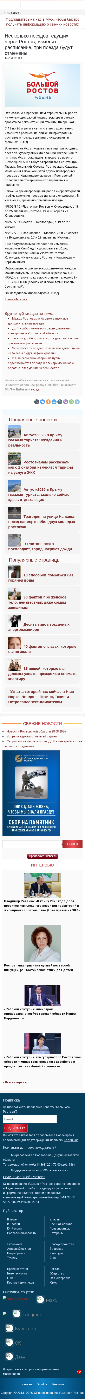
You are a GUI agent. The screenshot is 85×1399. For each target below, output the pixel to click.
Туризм (12, 1257)
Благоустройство (62, 1244)
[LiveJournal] (59, 401)
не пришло (71, 1140)
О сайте (42, 1384)
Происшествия (17, 1269)
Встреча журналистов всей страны (32, 736)
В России (13, 1224)
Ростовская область (21, 1233)
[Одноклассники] (48, 401)
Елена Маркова (16, 299)
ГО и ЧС (12, 1278)
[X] (36, 401)
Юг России (14, 1228)
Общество (57, 1273)
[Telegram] (77, 401)
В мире (12, 1219)
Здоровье (56, 1248)
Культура (56, 1253)
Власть (55, 1219)
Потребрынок (16, 1253)
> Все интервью (14, 1082)
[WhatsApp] (71, 401)
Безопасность (17, 1273)
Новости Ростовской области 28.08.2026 (36, 731)
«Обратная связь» (55, 1170)
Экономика (14, 1244)
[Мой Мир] (54, 401)
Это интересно (60, 1278)
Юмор (54, 1282)
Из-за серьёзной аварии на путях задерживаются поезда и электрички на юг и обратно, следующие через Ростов (41, 363)
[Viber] (65, 401)
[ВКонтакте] (42, 401)
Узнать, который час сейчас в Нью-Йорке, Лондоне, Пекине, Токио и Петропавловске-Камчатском (41, 697)
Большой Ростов (71, 1392)
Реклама (58, 1384)
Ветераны (56, 1233)
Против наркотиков (20, 1282)
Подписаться (15, 1128)
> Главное (12, 12)
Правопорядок (60, 1228)
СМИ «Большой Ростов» (24, 1177)
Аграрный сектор (19, 1248)
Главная (26, 1384)
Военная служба (61, 1224)
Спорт (54, 1257)
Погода (55, 1269)
